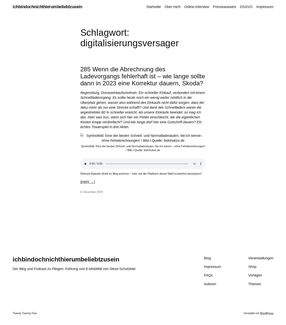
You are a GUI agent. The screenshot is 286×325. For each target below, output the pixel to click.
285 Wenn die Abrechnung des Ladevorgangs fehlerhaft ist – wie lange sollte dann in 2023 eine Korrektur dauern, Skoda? (142, 76)
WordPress (266, 313)
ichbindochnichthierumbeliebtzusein (47, 6)
